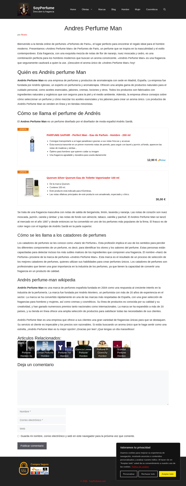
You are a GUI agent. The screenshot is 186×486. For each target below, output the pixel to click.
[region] (148, 461)
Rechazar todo (148, 474)
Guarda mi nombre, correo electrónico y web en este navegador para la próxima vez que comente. (78, 436)
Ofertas (85, 9)
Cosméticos (152, 9)
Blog (113, 9)
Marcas (102, 9)
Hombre (125, 9)
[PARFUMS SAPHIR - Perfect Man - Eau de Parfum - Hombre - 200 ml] (32, 144)
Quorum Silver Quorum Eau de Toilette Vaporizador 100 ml (83, 177)
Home (73, 9)
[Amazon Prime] (162, 160)
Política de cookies (140, 467)
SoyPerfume (43, 8)
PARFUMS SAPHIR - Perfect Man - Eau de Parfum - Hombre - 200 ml (88, 135)
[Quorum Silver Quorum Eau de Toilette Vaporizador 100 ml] (32, 187)
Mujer (137, 9)
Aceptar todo (168, 474)
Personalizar (129, 474)
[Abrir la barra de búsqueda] (165, 9)
